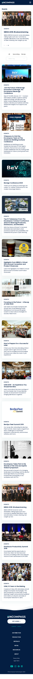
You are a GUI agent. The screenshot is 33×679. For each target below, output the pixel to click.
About (16, 654)
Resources (16, 650)
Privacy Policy (16, 658)
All (9, 54)
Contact (14, 626)
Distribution (16, 633)
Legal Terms (16, 660)
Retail (16, 645)
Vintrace (16, 641)
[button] (30, 2)
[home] (8, 2)
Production (16, 637)
